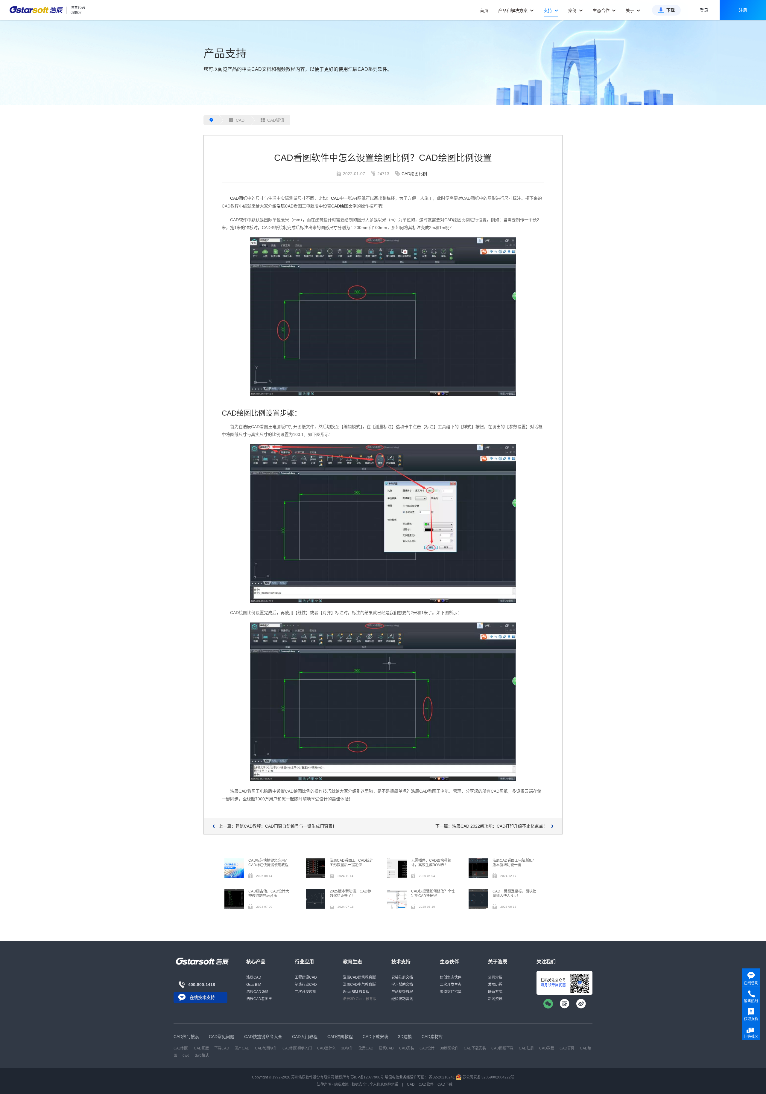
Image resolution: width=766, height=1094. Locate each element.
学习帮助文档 (402, 984)
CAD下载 (444, 1084)
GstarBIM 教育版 (356, 992)
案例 (573, 10)
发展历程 (495, 984)
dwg (186, 1055)
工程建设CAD (306, 977)
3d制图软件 (449, 1048)
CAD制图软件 (266, 1048)
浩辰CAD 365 (257, 992)
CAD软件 (426, 1084)
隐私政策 (341, 1084)
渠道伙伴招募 (450, 992)
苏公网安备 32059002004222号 (488, 1077)
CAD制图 (181, 1048)
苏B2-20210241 (442, 1077)
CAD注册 (526, 1048)
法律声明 (324, 1084)
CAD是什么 (326, 1048)
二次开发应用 (305, 992)
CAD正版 (201, 1048)
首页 (484, 10)
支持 (548, 10)
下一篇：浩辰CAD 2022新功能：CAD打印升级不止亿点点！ (491, 826)
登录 (704, 10)
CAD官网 (567, 1048)
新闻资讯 (495, 999)
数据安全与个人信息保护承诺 (375, 1084)
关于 (630, 10)
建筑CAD (386, 1048)
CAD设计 (427, 1048)
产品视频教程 (402, 992)
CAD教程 (546, 1048)
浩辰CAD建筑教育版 (359, 977)
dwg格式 (202, 1055)
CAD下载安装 (475, 1048)
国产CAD (242, 1048)
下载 (670, 10)
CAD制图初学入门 (297, 1048)
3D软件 (347, 1048)
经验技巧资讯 (402, 999)
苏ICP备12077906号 (367, 1077)
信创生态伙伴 (450, 977)
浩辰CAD (285, 206)
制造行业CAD (306, 984)
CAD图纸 (238, 198)
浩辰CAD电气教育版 (359, 984)
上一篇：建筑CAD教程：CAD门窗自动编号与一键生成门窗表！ (278, 826)
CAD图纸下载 (502, 1048)
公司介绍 (495, 977)
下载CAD (221, 1048)
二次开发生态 (450, 984)
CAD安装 (406, 1048)
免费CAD (365, 1048)
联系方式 (495, 992)
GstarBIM (253, 984)
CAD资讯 (275, 120)
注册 (743, 10)
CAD (240, 120)
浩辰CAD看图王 (259, 999)
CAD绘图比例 (414, 173)
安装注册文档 (402, 977)
